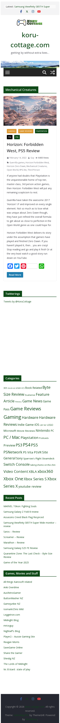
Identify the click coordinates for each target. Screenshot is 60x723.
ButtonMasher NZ (13, 598)
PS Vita (28, 452)
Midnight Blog (11, 620)
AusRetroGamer (12, 592)
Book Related (33, 388)
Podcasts (44, 438)
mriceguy (8, 625)
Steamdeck (48, 458)
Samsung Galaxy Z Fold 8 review (21, 511)
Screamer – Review (14, 537)
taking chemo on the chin (43, 464)
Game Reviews (26, 131)
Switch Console (17, 464)
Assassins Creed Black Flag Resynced (24, 517)
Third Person (34, 169)
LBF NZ (43, 425)
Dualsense (30, 395)
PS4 (9, 137)
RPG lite (23, 169)
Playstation (41, 131)
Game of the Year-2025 (16, 562)
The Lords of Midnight (16, 663)
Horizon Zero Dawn (16, 166)
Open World (12, 169)
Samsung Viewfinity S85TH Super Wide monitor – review (32, 8)
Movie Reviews (26, 430)
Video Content (16, 471)
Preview (9, 445)
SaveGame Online (13, 647)
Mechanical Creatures (36, 166)
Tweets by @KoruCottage (17, 301)
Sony (19, 458)
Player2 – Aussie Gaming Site (19, 636)
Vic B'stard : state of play (17, 669)
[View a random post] (52, 72)
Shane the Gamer (13, 653)
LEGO (50, 424)
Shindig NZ (9, 658)
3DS (6, 387)
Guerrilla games (17, 162)
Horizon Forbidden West (37, 162)
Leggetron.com (12, 614)
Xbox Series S (35, 478)
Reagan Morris (11, 642)
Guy (32, 157)
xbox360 (45, 471)
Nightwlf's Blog (12, 631)
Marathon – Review (14, 542)
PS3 (19, 445)
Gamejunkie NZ (12, 603)
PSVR (38, 452)
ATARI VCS (20, 388)
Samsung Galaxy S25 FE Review (21, 548)
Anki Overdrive (11, 587)
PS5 (17, 137)
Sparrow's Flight (32, 458)
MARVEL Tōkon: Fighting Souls (20, 506)
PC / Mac (12, 437)
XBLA (33, 471)
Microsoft (10, 431)
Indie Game (26, 425)
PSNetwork (13, 452)
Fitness (18, 401)
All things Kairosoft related (18, 581)
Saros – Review (12, 531)
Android (11, 388)
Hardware (30, 417)
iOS (36, 424)
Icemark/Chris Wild (14, 609)
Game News (32, 401)
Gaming (11, 131)
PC (52, 431)
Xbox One (13, 479)
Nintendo (43, 430)
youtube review (29, 486)
